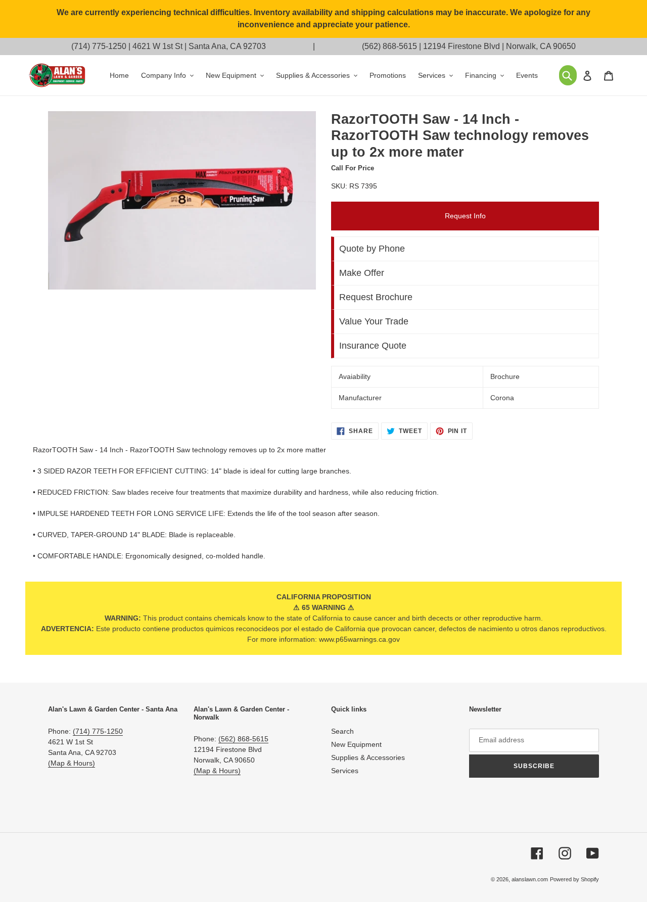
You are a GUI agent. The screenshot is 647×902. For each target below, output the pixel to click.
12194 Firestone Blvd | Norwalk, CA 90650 (499, 46)
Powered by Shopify (574, 879)
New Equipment (356, 744)
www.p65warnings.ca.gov (359, 639)
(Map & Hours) (71, 763)
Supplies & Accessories (368, 757)
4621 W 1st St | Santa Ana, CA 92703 (199, 46)
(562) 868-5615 (389, 46)
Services (344, 771)
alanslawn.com (530, 879)
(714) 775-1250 (98, 46)
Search (342, 731)
